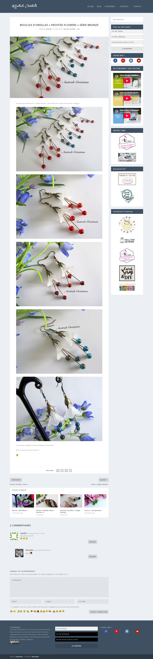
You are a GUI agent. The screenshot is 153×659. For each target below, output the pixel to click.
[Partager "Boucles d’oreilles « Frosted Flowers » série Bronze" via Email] (70, 470)
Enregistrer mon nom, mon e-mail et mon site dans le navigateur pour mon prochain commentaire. (45, 607)
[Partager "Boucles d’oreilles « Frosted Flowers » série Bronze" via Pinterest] (66, 470)
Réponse (92, 542)
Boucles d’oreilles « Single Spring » (70, 511)
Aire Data (35, 657)
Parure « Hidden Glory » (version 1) (45, 511)
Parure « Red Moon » (20, 510)
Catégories (109, 7)
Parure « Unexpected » (93, 510)
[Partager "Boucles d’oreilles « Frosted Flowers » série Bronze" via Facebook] (58, 470)
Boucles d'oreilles (69, 29)
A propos (124, 7)
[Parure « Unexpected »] (95, 500)
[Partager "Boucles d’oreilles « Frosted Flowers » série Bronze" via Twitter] (62, 470)
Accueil (90, 7)
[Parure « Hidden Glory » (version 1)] (47, 500)
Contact (137, 7)
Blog (99, 7)
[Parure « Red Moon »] (23, 500)
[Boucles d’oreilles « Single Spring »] (71, 500)
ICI (52, 445)
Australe (49, 29)
